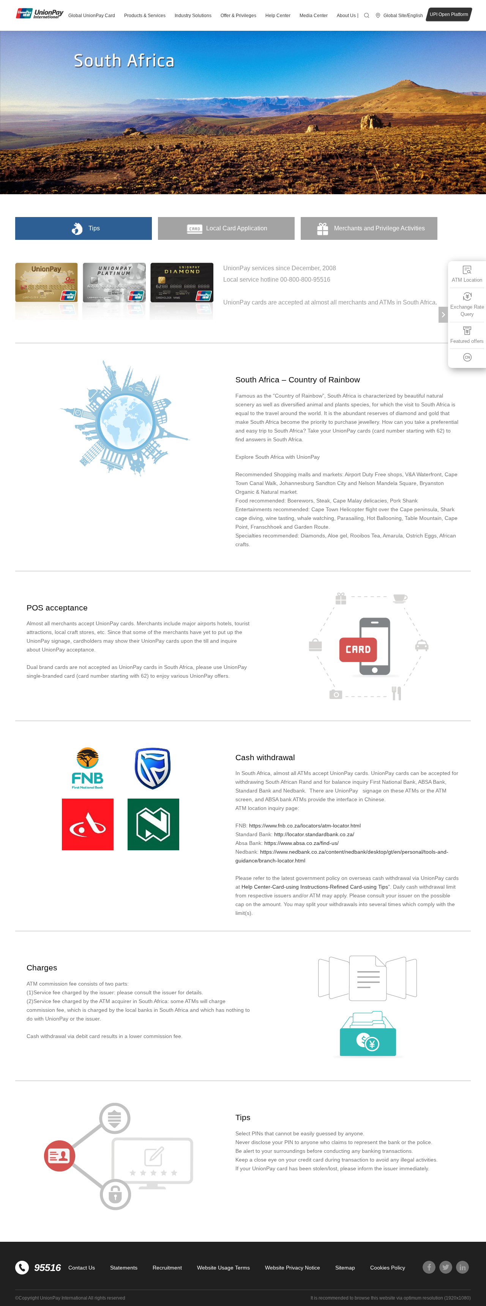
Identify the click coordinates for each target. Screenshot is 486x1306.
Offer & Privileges (238, 15)
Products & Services (145, 15)
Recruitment (167, 1268)
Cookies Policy (387, 1268)
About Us (346, 15)
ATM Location (467, 280)
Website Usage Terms (223, 1268)
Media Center (314, 15)
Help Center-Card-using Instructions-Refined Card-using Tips (314, 887)
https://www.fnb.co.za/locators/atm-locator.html (305, 826)
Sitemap (345, 1268)
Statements (123, 1268)
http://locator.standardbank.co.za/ (314, 834)
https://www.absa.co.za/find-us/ (301, 843)
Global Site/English (403, 15)
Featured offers (467, 341)
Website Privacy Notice (292, 1268)
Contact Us (81, 1268)
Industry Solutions (193, 15)
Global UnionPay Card (91, 15)
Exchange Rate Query (467, 310)
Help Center (277, 15)
